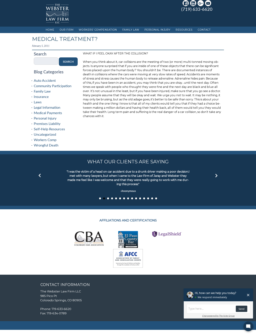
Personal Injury (157, 29)
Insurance (41, 97)
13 (148, 198)
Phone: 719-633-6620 (55, 309)
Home (50, 29)
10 (136, 198)
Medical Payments (48, 113)
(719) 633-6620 (196, 9)
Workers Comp (45, 140)
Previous (39, 175)
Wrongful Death (46, 145)
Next (216, 175)
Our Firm (66, 29)
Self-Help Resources (49, 129)
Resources (184, 29)
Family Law (130, 29)
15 (156, 198)
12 (144, 198)
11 (140, 198)
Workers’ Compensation (98, 29)
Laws (38, 102)
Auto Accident (45, 80)
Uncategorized (45, 134)
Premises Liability (47, 124)
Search (40, 54)
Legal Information (47, 107)
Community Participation (52, 86)
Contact (204, 29)
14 (152, 198)
